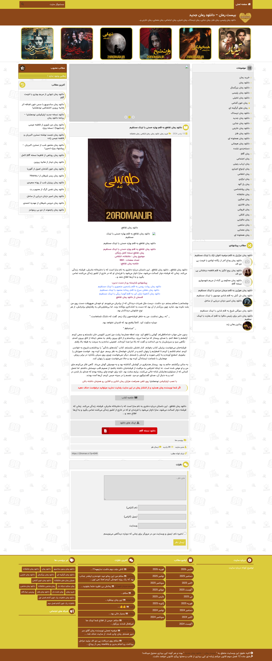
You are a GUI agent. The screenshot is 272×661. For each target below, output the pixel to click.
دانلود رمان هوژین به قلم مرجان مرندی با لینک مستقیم (225, 290)
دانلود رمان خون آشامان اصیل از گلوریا (45, 169)
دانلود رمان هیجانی (240, 143)
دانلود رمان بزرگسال (239, 87)
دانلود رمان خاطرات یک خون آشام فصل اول (56, 597)
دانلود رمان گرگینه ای (65, 574)
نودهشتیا (154, 381)
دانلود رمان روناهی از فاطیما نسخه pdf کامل (42, 155)
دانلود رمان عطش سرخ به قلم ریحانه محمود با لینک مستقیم (129, 290)
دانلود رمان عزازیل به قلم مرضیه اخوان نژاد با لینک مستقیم (224, 255)
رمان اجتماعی (243, 158)
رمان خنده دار (57, 592)
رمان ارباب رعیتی (241, 164)
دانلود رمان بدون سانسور (64, 569)
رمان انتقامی (145, 134)
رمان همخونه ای (241, 235)
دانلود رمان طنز (242, 133)
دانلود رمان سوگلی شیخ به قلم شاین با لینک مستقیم (226, 310)
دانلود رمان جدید (241, 118)
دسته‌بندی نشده (241, 148)
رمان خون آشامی (240, 103)
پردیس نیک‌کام (27, 592)
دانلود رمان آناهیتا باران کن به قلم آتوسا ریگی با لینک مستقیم (129, 294)
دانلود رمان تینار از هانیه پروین (49, 162)
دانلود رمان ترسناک (240, 113)
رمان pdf (245, 154)
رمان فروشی (243, 209)
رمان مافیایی (243, 219)
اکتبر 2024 (187, 617)
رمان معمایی (243, 230)
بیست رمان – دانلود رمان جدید (200, 653)
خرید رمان (164, 134)
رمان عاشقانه (135, 134)
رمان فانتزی (243, 204)
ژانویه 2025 (158, 603)
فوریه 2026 (158, 569)
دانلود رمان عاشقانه (31, 569)
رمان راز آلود (243, 184)
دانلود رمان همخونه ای (238, 138)
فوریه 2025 (186, 603)
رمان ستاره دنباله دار (66, 586)
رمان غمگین (243, 199)
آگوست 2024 (185, 624)
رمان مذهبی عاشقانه (46, 586)
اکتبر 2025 (187, 583)
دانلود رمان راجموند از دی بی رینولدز (46, 210)
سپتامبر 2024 (157, 617)
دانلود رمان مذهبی (27, 586)
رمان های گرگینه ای (238, 108)
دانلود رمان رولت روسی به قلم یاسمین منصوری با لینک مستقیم (129, 286)
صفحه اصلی (241, 4)
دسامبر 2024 (186, 610)
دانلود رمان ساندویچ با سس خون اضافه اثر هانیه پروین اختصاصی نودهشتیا (43, 106)
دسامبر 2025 (186, 576)
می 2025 (188, 596)
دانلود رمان (155, 134)
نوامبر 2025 (158, 576)
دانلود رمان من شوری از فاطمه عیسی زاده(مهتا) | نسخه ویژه (46, 126)
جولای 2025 (158, 590)
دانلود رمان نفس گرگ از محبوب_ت (47, 189)
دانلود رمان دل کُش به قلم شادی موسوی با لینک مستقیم (225, 295)
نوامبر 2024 (158, 610)
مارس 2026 (186, 569)
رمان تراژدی (244, 179)
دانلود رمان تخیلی (241, 98)
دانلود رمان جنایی (241, 123)
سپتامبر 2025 (157, 583)
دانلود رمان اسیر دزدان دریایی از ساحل (223, 301)
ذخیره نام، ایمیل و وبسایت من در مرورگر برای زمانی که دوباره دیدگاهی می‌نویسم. (143, 534)
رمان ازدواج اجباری (240, 169)
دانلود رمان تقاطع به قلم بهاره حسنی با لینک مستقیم (156, 127)
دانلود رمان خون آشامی (41, 580)
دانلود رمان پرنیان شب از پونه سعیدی (45, 182)
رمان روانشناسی (241, 189)
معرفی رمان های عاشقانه (64, 580)
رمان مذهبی (243, 225)
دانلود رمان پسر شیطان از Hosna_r (47, 175)
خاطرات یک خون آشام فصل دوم (61, 603)
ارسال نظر (155, 447)
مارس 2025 (158, 596)
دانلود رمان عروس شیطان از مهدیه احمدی (43, 203)
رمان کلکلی (244, 214)
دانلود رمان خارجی (240, 128)
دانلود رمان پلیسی (240, 93)
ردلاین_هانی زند (234, 324)
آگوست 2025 (185, 590)
